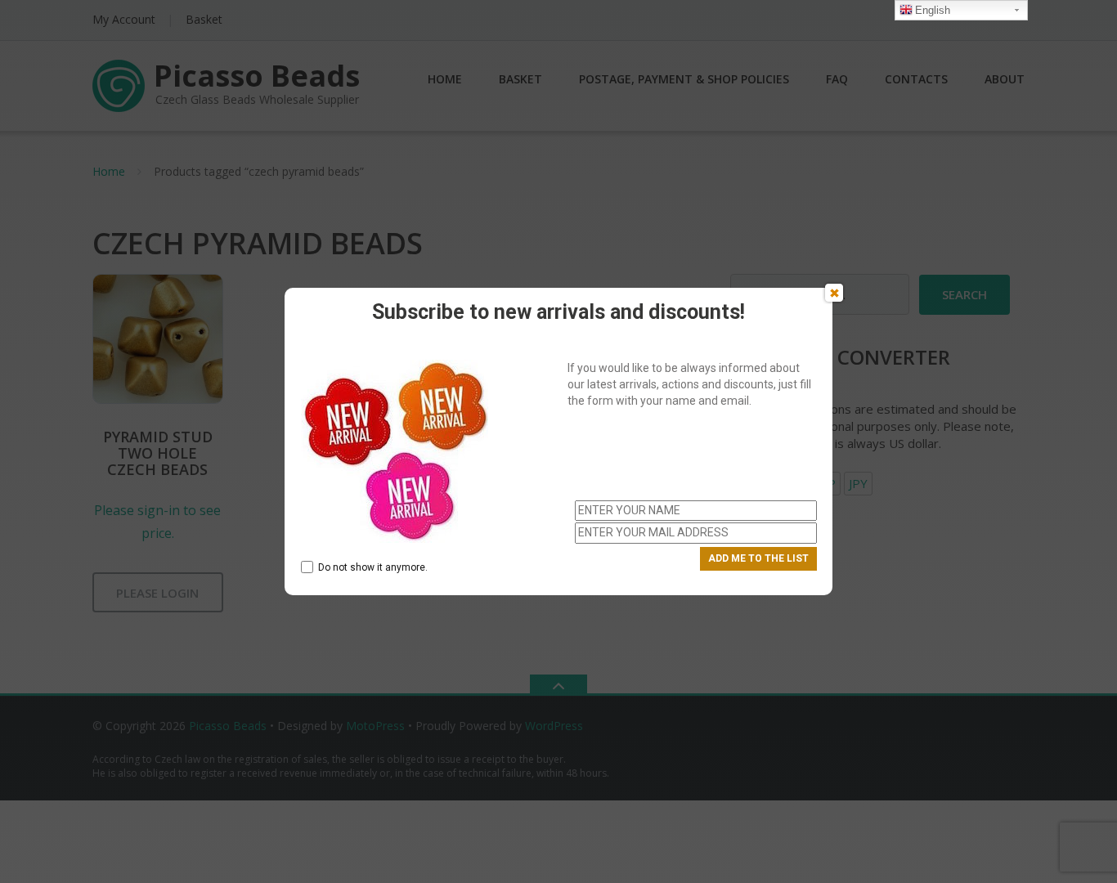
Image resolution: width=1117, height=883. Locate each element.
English (932, 10)
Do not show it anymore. (373, 567)
